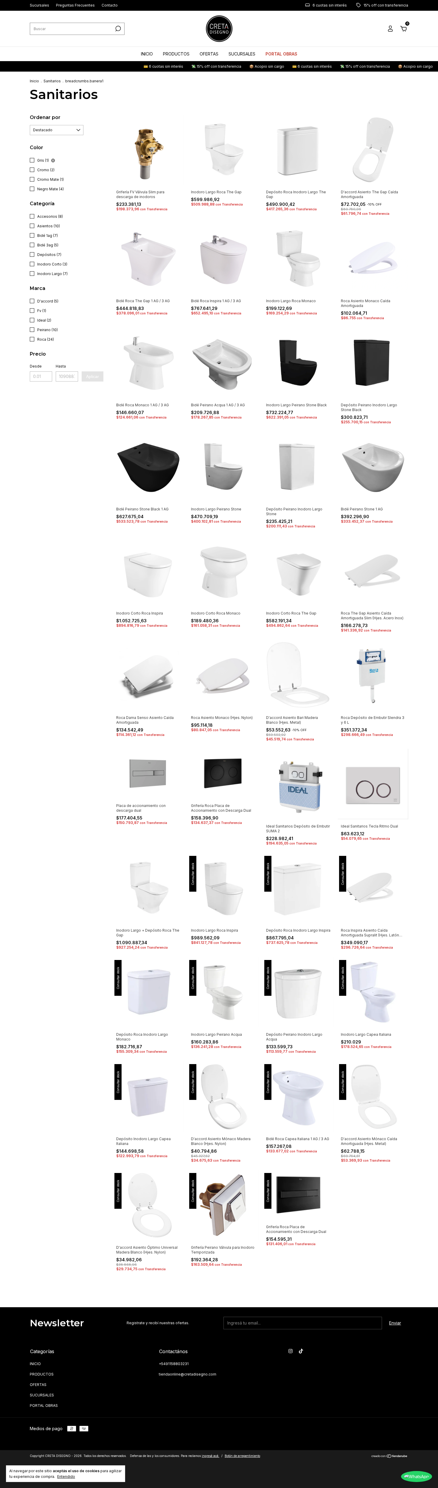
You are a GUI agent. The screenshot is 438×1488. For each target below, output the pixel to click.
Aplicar (92, 376)
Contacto (110, 5)
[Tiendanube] (389, 1456)
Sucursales (39, 5)
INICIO (147, 53)
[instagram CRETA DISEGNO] (290, 1351)
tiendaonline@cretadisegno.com (187, 1374)
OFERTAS (209, 53)
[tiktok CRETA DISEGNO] (301, 1351)
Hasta (61, 366)
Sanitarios (52, 81)
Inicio (34, 81)
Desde (36, 366)
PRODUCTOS (176, 53)
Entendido (66, 1476)
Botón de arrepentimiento (242, 1456)
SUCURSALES (242, 53)
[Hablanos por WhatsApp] (416, 1476)
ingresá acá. (210, 1456)
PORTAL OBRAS (281, 53)
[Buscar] (117, 29)
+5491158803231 (174, 1364)
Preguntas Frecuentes (75, 5)
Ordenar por (45, 117)
